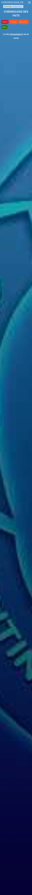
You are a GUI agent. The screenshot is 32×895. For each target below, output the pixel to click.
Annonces (23, 22)
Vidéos (4, 22)
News (4, 27)
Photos (13, 22)
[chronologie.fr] (29, 2)
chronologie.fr (12, 2)
